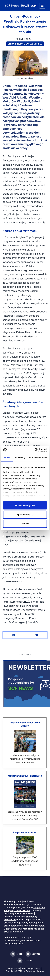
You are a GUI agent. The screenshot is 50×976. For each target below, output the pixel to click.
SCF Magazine (25, 928)
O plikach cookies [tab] (38, 457)
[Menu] (42, 5)
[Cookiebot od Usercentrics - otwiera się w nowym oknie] (35, 450)
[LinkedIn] (36, 635)
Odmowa (25, 523)
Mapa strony (14, 969)
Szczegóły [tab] (20, 457)
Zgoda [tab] (7, 457)
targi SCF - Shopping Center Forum (24, 909)
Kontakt (40, 971)
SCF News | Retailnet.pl (21, 5)
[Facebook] (14, 635)
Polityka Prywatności (31, 969)
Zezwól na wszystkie (25, 505)
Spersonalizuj (23, 514)
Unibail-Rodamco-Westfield (25, 43)
